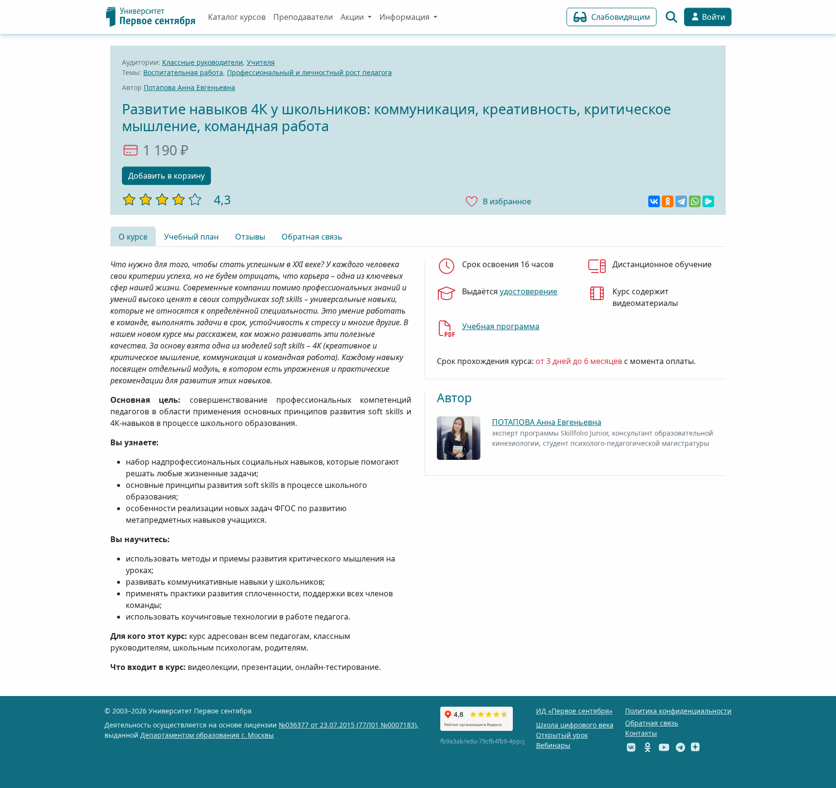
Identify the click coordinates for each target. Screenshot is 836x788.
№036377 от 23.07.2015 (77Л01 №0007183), (348, 724)
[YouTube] (664, 747)
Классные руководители (202, 62)
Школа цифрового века (574, 724)
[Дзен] (695, 747)
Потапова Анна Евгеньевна (189, 87)
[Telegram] (681, 201)
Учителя (261, 62)
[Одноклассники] (667, 201)
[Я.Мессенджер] (708, 201)
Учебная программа (500, 326)
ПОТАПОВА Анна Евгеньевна (546, 422)
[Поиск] (671, 17)
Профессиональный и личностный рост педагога (309, 72)
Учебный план (191, 236)
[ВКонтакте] (654, 201)
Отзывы (250, 236)
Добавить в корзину (166, 175)
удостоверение (528, 291)
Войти (712, 17)
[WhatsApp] (695, 201)
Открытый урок (562, 735)
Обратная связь (312, 236)
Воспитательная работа (183, 72)
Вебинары (553, 745)
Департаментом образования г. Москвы (207, 735)
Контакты (641, 733)
